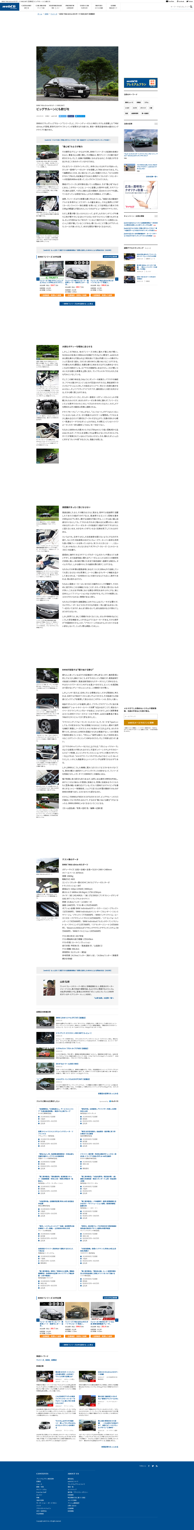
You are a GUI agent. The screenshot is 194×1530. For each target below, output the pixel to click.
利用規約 (71, 1495)
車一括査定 (145, 113)
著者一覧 (71, 1487)
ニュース (39, 1484)
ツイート (63, 116)
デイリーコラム (41, 1489)
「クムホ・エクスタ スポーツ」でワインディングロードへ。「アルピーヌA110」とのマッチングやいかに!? (141, 155)
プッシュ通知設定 (73, 1503)
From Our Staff (41, 1492)
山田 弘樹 (54, 116)
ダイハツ (143, 108)
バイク (38, 1506)
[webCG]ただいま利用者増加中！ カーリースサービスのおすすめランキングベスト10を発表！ (140, 235)
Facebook (181, 1)
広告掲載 (71, 1508)
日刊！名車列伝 (41, 1511)
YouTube (171, 1)
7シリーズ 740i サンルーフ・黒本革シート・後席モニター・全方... (77, 282)
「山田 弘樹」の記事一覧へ (103, 998)
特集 (37, 1497)
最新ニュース (129, 102)
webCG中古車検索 (110, 256)
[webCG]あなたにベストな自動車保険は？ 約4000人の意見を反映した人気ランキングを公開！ (141, 224)
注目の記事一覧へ (152, 176)
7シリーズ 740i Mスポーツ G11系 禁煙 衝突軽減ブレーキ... (102, 1323)
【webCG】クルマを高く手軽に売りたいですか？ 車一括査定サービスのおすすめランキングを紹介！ (77, 140)
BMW (47, 1360)
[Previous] (38, 279)
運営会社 (71, 1479)
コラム (146, 102)
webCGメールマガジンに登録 (141, 722)
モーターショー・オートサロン (46, 1503)
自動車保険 (134, 113)
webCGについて (73, 1481)
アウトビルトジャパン (43, 1508)
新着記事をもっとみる (109, 1447)
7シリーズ (40, 1360)
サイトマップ (72, 1489)
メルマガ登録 (72, 1500)
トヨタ (127, 108)
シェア (71, 116)
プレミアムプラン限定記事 (45, 1479)
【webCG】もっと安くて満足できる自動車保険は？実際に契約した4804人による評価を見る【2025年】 (77, 250)
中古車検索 (40, 1514)
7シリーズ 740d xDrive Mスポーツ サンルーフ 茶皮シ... (102, 281)
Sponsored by (103, 1101)
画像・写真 (40, 1487)
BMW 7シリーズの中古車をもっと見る (78, 304)
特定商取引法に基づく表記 (76, 1497)
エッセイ (39, 1495)
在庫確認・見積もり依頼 (52, 295)
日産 (126, 113)
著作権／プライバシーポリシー (78, 1492)
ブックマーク (81, 116)
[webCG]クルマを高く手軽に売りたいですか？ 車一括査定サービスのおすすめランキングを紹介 (140, 229)
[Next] (116, 279)
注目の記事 (40, 1500)
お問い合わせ (72, 1506)
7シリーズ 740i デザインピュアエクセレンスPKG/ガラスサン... (52, 281)
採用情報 (71, 1511)
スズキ (135, 108)
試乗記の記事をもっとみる (108, 1093)
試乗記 (54, 1360)
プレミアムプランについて (76, 1484)
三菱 (150, 108)
